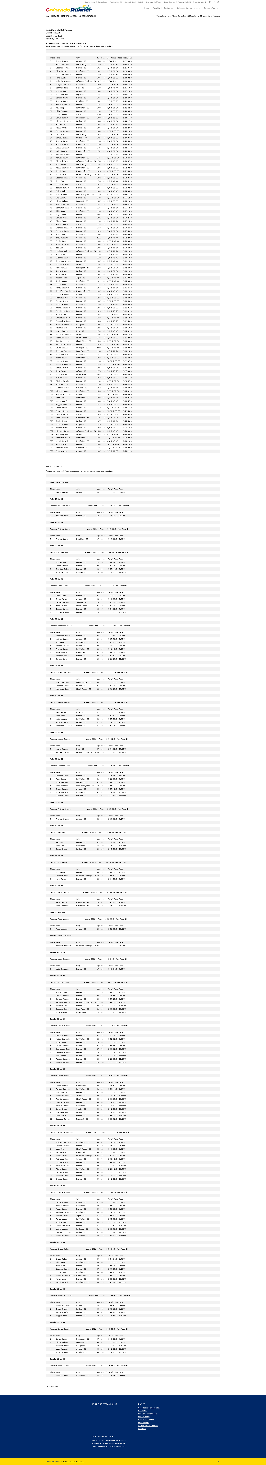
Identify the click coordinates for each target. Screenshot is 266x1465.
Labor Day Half (169, 2)
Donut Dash (102, 2)
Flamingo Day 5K (116, 2)
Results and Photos (146, 1420)
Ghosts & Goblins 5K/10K (133, 2)
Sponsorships (143, 1423)
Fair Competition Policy (147, 1414)
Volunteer (142, 1429)
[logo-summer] (69, 8)
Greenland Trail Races (153, 2)
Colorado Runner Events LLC (73, 1461)
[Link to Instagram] (218, 2)
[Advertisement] (205, 1418)
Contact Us (142, 1411)
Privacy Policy (143, 1417)
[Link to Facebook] (214, 2)
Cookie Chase (90, 2)
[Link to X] (210, 2)
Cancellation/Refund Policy (149, 1408)
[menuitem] (90, 2)
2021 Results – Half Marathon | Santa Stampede (71, 15)
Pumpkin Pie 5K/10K (185, 2)
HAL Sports (59, 39)
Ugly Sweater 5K (200, 2)
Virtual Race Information (148, 1425)
